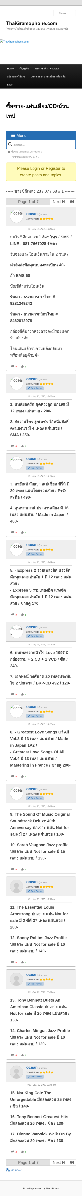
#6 (29, 724)
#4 (29, 562)
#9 (29, 992)
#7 (29, 806)
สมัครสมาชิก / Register (47, 68)
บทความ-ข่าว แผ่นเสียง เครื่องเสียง (48, 76)
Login (10, 84)
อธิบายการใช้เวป (16, 76)
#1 (29, 229)
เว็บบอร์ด (24, 68)
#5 (29, 644)
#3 (29, 476)
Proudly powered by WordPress (41, 1188)
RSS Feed (16, 1170)
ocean (32, 214)
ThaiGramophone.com (31, 23)
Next (57, 201)
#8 (29, 899)
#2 (29, 396)
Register (53, 168)
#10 (29, 1085)
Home (10, 68)
